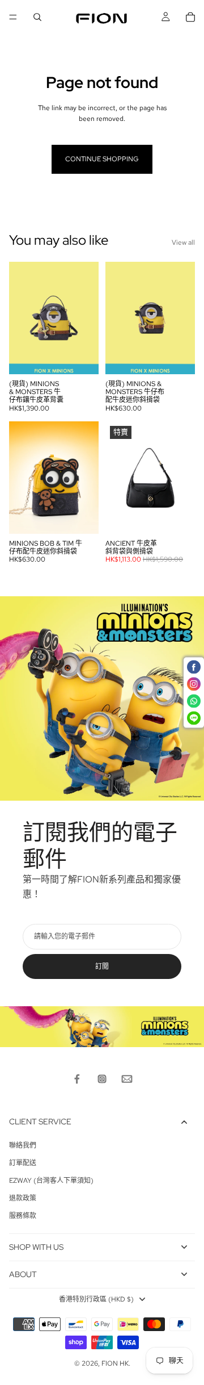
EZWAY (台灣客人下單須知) (51, 1180)
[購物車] (190, 17)
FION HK (115, 1363)
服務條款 (22, 1215)
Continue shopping (102, 159)
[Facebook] (77, 1078)
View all (183, 242)
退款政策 (22, 1198)
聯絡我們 (22, 1145)
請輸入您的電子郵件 (64, 936)
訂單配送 (22, 1163)
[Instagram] (102, 1078)
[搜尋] (37, 17)
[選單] (13, 17)
